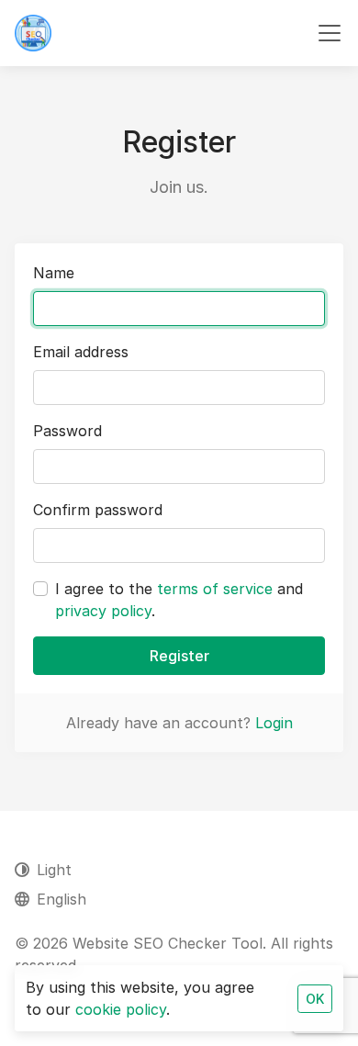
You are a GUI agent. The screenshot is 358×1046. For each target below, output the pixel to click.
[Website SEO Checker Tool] (33, 33)
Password (67, 431)
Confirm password (97, 510)
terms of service (215, 588)
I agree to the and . (179, 599)
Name (53, 273)
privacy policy (103, 611)
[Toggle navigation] (329, 33)
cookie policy (120, 1009)
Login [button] (274, 723)
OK (315, 999)
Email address (81, 352)
